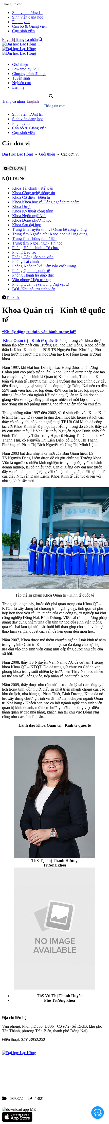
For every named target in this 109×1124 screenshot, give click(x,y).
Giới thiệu (20, 64)
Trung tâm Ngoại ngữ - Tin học (37, 243)
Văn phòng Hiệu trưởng (31, 280)
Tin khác (13, 297)
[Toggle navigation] (39, 45)
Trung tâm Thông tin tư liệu (34, 238)
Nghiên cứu (21, 83)
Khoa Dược (21, 206)
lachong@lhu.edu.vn (40, 1080)
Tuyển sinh (21, 78)
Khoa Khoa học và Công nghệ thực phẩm (45, 202)
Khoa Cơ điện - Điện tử (31, 197)
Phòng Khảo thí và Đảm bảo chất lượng (44, 266)
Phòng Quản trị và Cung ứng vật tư (40, 284)
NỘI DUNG (15, 168)
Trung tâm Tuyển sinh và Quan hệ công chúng (49, 229)
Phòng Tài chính (25, 261)
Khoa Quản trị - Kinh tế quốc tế (30, 340)
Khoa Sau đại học (26, 225)
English (8, 39)
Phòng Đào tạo (24, 252)
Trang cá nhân (26, 39)
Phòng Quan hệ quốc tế (31, 270)
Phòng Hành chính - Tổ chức (35, 248)
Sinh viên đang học (27, 17)
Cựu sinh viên (23, 31)
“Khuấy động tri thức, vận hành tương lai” (39, 332)
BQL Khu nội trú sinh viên (33, 289)
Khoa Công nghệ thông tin (33, 193)
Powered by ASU (26, 69)
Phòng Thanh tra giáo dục (33, 275)
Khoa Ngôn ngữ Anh (29, 216)
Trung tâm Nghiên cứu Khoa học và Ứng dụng (49, 234)
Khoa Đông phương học (31, 220)
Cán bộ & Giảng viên (29, 26)
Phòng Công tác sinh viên (32, 257)
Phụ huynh (21, 22)
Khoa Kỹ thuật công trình (32, 211)
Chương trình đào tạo (29, 73)
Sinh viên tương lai (27, 12)
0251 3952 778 (43, 1075)
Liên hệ (18, 87)
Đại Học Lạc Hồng (17, 154)
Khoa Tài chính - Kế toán (32, 188)
